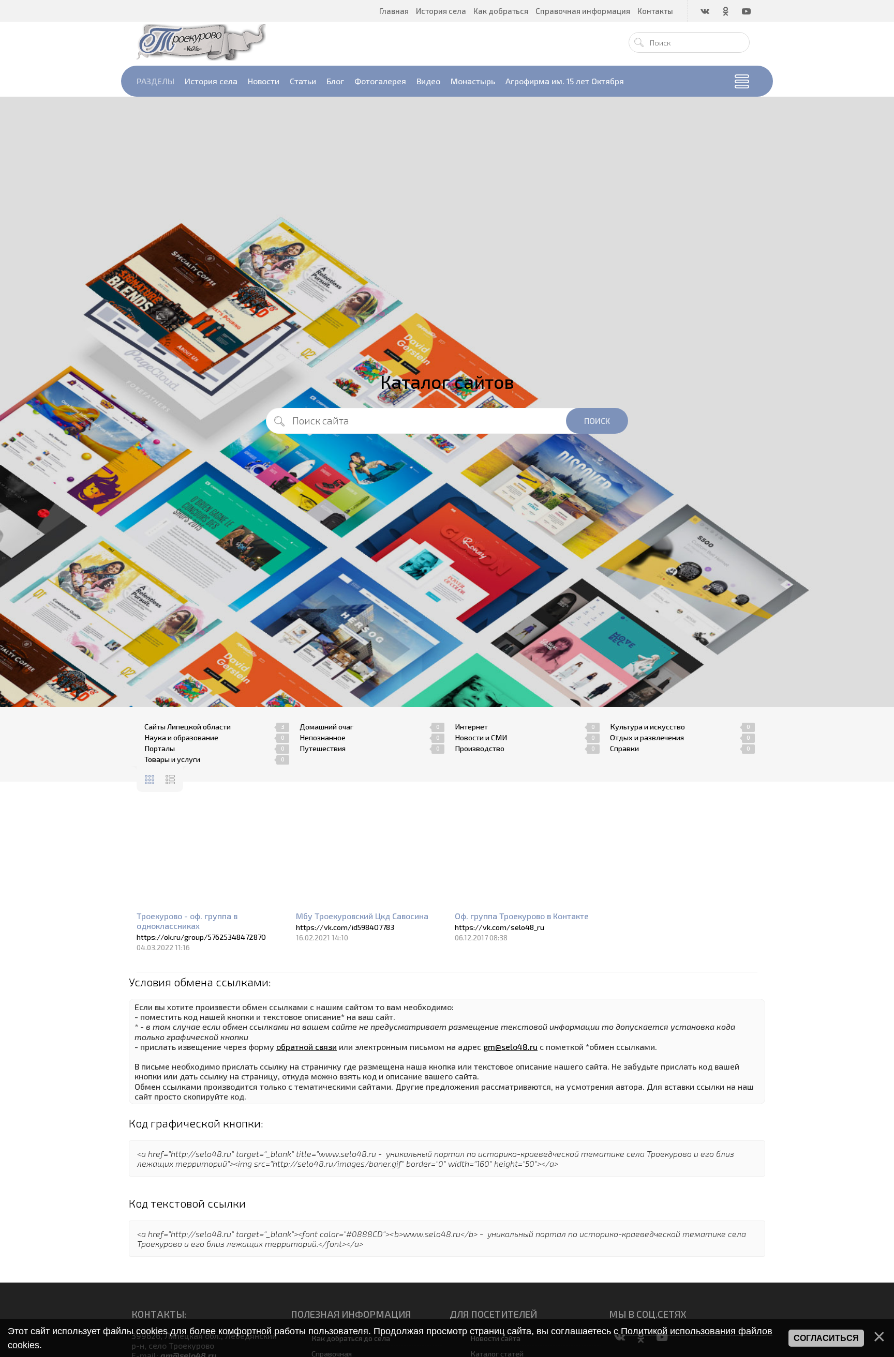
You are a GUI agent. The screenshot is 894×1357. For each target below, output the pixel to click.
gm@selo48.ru (510, 1046)
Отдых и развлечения (647, 738)
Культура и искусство (647, 727)
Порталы (159, 748)
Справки (624, 748)
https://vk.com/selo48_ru (499, 927)
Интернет (471, 727)
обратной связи (306, 1046)
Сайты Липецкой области (187, 727)
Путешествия (323, 748)
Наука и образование (181, 738)
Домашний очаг (326, 727)
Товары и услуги (172, 759)
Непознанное (323, 738)
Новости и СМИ (481, 738)
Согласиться (826, 1338)
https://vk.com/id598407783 (345, 927)
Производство (479, 748)
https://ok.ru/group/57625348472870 (201, 937)
